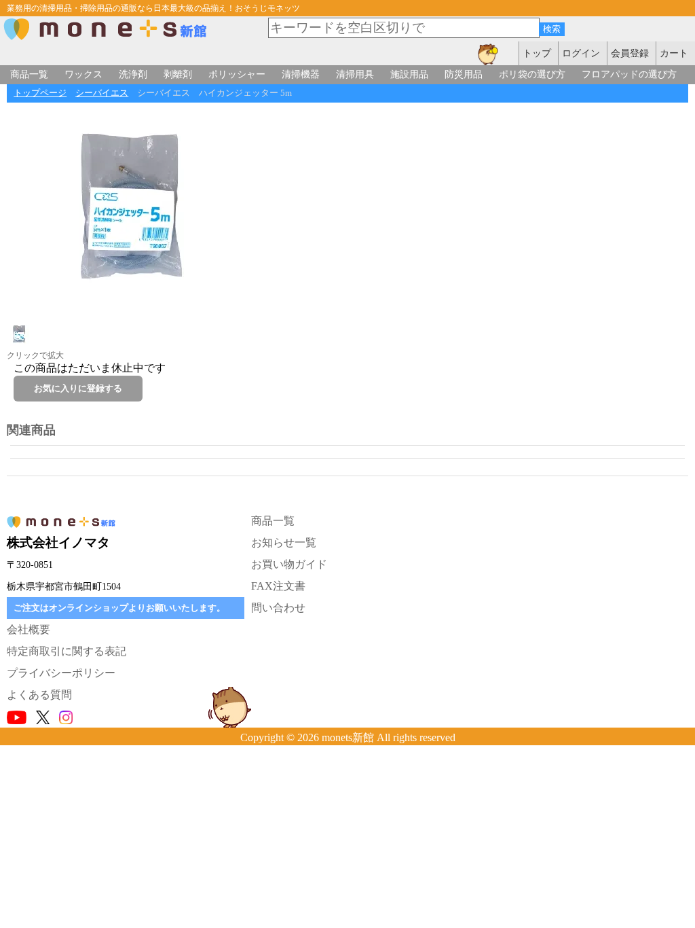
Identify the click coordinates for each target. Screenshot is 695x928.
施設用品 (409, 74)
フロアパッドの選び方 (629, 74)
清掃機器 (301, 74)
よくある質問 (39, 694)
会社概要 (28, 629)
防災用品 (464, 74)
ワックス (83, 74)
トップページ (40, 93)
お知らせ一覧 (283, 542)
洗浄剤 (133, 74)
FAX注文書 (278, 586)
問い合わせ (278, 607)
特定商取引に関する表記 (66, 651)
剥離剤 (178, 74)
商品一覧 (29, 74)
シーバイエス (101, 93)
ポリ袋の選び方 (532, 74)
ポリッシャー (236, 74)
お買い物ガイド (289, 564)
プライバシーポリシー (61, 673)
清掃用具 (355, 74)
